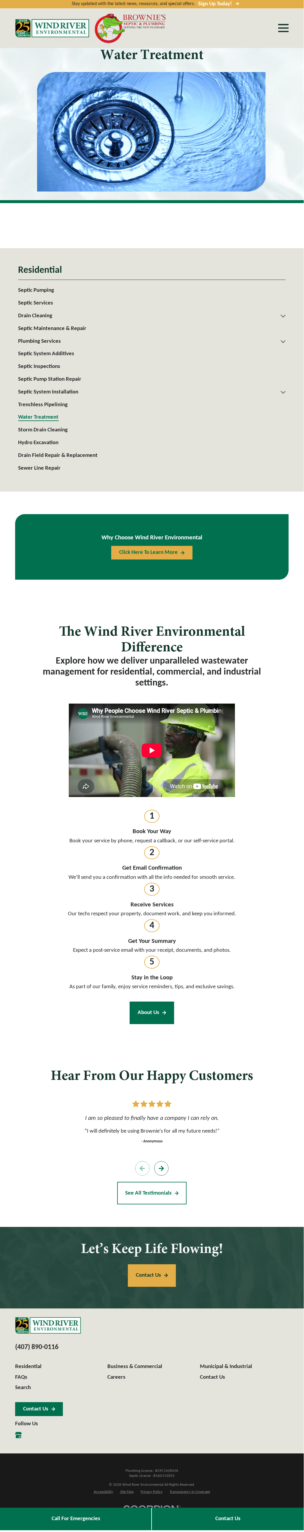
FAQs (21, 1377)
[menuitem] (151, 290)
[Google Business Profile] (18, 1435)
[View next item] (161, 1168)
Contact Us (228, 1519)
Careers (116, 1377)
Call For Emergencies (76, 1519)
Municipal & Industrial (226, 1367)
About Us (148, 1013)
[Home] (52, 28)
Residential (28, 1367)
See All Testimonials (148, 1193)
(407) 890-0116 (36, 1347)
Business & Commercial (134, 1367)
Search (23, 1388)
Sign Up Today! (215, 4)
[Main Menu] (283, 28)
